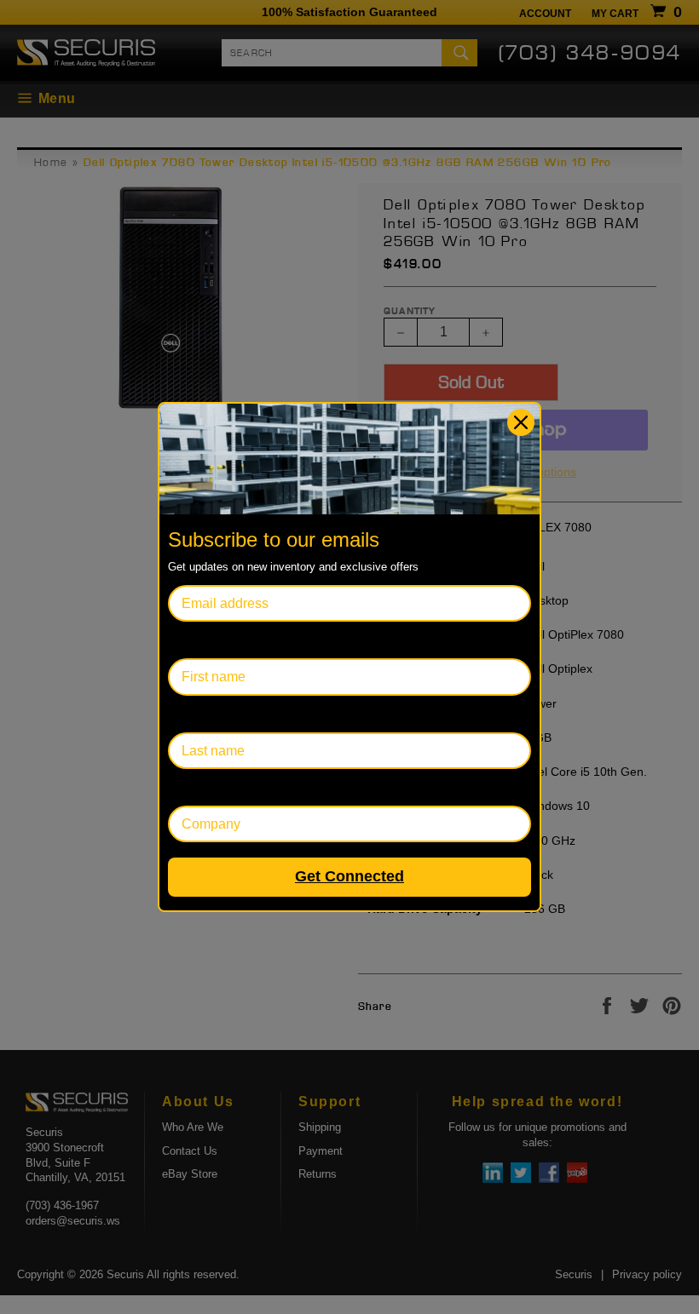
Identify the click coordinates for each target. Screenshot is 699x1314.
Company (197, 787)
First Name (201, 640)
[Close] (520, 422)
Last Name (201, 714)
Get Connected (349, 876)
